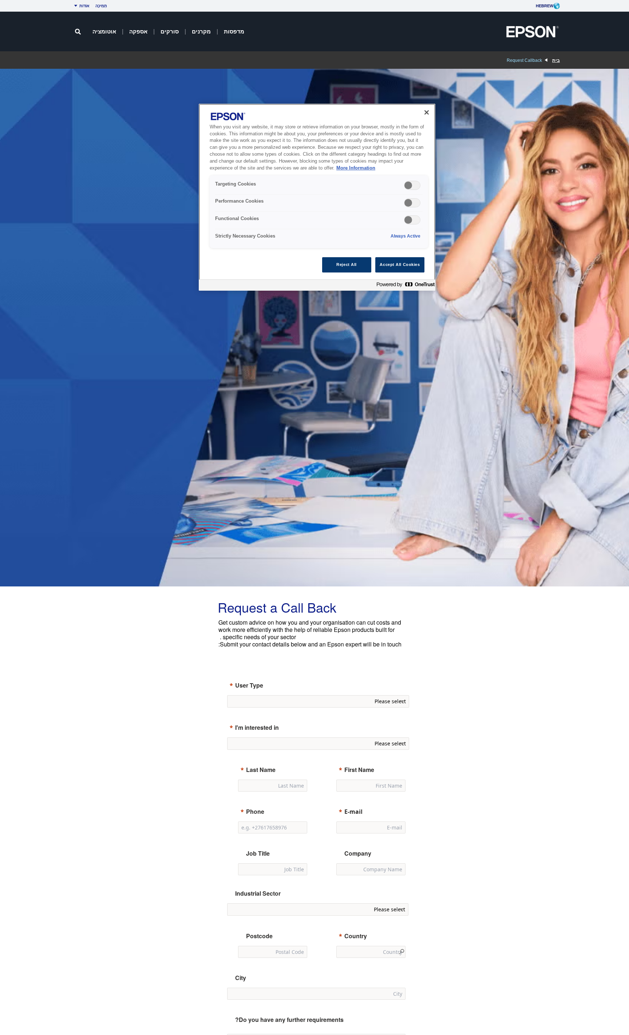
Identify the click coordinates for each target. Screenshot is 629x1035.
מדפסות (234, 31)
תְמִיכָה (101, 6)
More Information (355, 168)
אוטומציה (104, 31)
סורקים (170, 31)
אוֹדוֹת (84, 6)
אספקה (138, 31)
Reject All (346, 264)
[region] (317, 197)
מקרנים (201, 31)
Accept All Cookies (400, 264)
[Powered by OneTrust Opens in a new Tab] (404, 286)
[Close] (427, 112)
